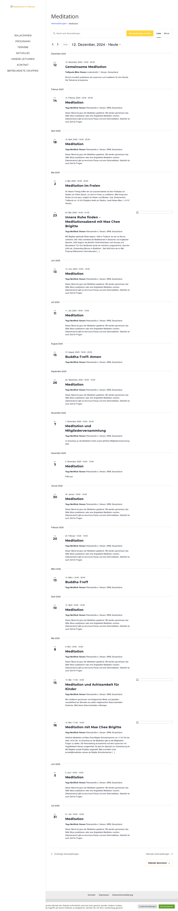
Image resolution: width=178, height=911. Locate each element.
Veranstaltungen (59, 23)
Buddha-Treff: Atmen (83, 357)
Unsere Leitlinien (23, 59)
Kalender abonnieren (157, 863)
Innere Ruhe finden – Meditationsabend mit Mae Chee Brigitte (92, 221)
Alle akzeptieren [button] (166, 906)
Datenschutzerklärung (122, 895)
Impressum (104, 895)
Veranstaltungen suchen (140, 33)
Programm (22, 41)
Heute (65, 44)
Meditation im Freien (82, 186)
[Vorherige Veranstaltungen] (52, 44)
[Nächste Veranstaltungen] (57, 44)
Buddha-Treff (76, 582)
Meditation (74, 102)
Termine (22, 47)
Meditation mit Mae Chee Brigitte (93, 727)
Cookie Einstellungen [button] (147, 906)
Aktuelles (23, 53)
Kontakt (23, 64)
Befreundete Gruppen (22, 70)
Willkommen (23, 35)
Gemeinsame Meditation (85, 67)
